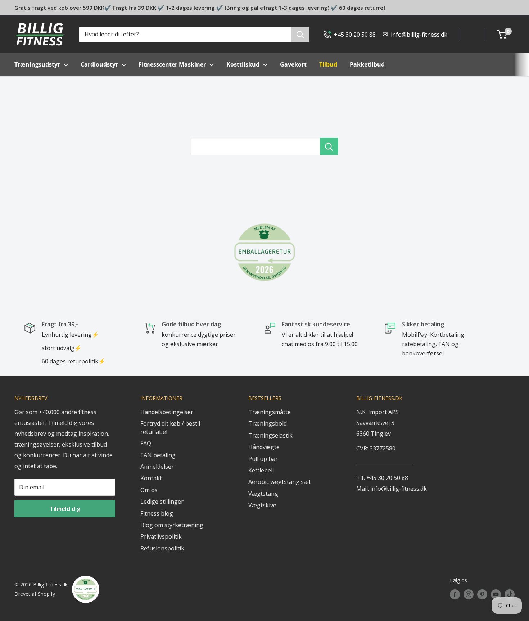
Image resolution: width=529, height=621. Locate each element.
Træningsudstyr (37, 64)
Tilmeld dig (65, 509)
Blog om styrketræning (171, 525)
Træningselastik (270, 435)
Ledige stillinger (162, 502)
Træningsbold (267, 423)
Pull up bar (263, 459)
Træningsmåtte (269, 412)
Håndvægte (264, 447)
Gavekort (293, 64)
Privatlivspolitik (161, 536)
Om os (149, 490)
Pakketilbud (367, 64)
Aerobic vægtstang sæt (279, 482)
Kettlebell (261, 470)
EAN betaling (158, 455)
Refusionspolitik (162, 548)
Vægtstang (263, 494)
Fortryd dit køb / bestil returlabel (170, 427)
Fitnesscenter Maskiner (172, 64)
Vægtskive (262, 505)
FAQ (145, 443)
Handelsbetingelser (166, 412)
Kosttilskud (242, 64)
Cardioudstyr (99, 64)
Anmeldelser (157, 467)
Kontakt (151, 478)
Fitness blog (156, 513)
